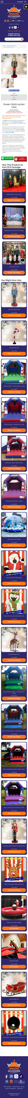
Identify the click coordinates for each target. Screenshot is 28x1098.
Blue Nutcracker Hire (14, 309)
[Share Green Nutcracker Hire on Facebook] (14, 90)
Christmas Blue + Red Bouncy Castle (14, 424)
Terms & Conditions (10, 1088)
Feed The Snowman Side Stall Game (14, 616)
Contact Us (20, 1088)
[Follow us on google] (15, 27)
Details (14, 93)
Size (14, 97)
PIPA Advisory (7, 1086)
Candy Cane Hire (14, 348)
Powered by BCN (14, 1095)
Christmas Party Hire (11, 45)
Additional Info (14, 95)
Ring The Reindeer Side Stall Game (14, 884)
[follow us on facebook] (9, 27)
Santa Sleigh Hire (14, 999)
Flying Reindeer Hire (14, 654)
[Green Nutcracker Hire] (14, 66)
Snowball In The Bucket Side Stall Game (14, 1037)
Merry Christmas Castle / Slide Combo (14, 769)
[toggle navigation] (25, 2)
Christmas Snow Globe (14, 539)
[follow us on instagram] (12, 27)
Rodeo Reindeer (14, 961)
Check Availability (22, 159)
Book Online (8, 158)
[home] (2, 2)
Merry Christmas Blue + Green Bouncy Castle (14, 692)
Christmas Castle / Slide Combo (14, 463)
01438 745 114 (14, 34)
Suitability (14, 99)
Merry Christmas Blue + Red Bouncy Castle (14, 731)
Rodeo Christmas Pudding (14, 922)
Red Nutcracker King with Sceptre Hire (14, 846)
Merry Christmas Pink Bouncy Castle (14, 807)
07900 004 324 (14, 35)
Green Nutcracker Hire (9, 47)
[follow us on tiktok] (18, 27)
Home (3, 45)
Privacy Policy (16, 1086)
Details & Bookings (14, 200)
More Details (14, 928)
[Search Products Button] (22, 39)
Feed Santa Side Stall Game (14, 578)
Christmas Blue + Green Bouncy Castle (14, 386)
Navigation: (20, 1)
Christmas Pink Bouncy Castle (14, 501)
